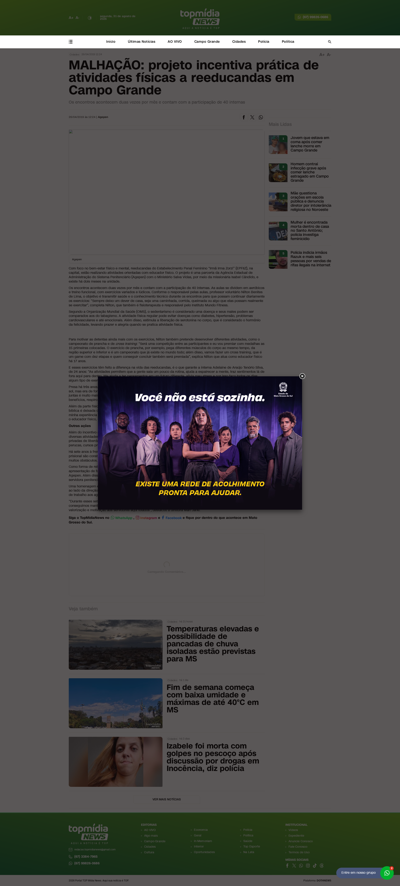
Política (288, 41)
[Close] (302, 376)
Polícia (263, 41)
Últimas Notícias (141, 41)
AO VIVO (175, 41)
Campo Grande (207, 41)
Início (110, 41)
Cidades (239, 41)
